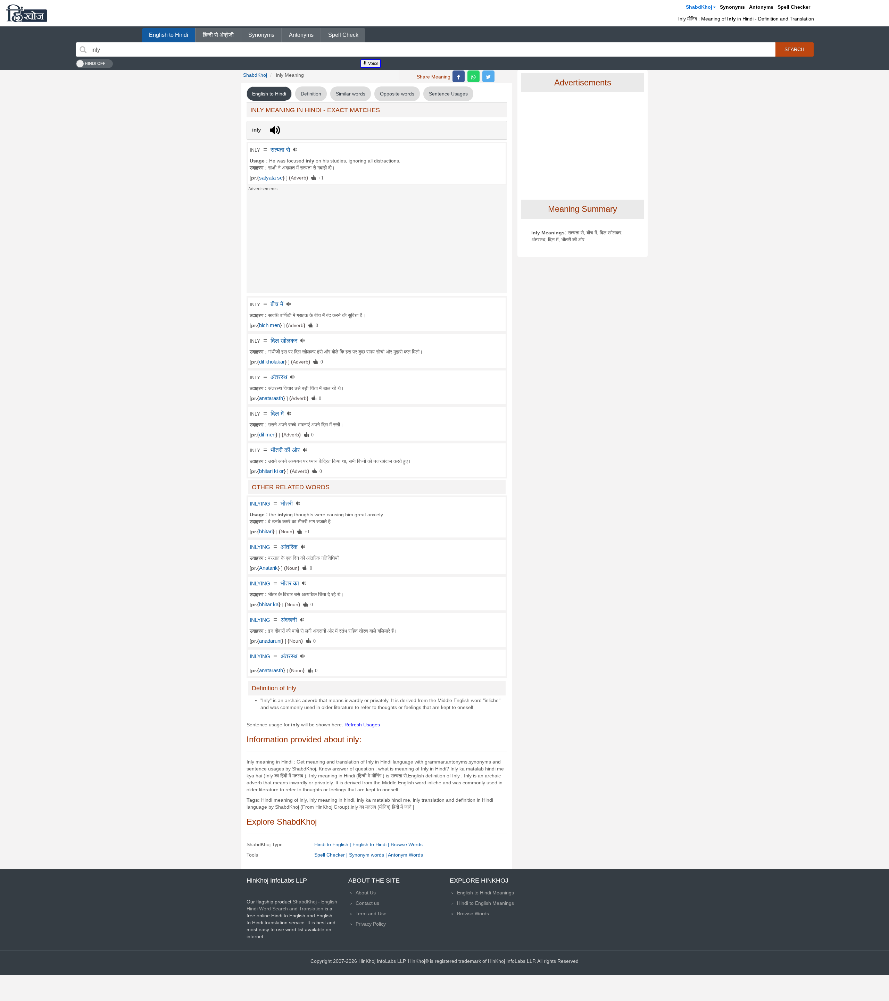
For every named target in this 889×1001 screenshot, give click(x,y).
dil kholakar (272, 362)
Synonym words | (368, 855)
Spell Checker (794, 7)
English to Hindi (168, 35)
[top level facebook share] (458, 76)
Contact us (367, 903)
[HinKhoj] (27, 13)
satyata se (271, 178)
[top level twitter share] (488, 76)
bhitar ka (269, 604)
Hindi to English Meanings (485, 903)
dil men (267, 435)
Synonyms (732, 7)
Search (794, 49)
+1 (320, 177)
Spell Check (343, 35)
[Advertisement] (377, 244)
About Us (366, 892)
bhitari (266, 531)
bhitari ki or (271, 471)
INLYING (260, 504)
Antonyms (761, 7)
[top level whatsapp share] (473, 76)
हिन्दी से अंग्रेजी (218, 35)
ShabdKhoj (699, 7)
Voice (373, 63)
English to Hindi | (371, 844)
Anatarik (268, 568)
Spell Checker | (331, 855)
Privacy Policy (371, 924)
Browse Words (407, 844)
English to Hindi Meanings (485, 892)
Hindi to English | (333, 844)
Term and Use (371, 913)
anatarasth (271, 398)
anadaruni (270, 641)
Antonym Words (405, 855)
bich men (269, 325)
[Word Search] (83, 50)
